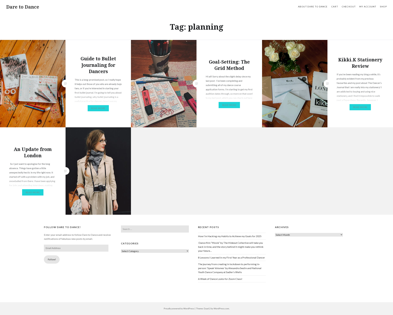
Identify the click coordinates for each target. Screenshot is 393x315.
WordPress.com (221, 308)
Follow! (52, 259)
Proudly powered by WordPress (179, 308)
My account (367, 6)
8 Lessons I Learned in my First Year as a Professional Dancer (231, 257)
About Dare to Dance (313, 6)
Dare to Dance (22, 7)
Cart (334, 6)
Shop (383, 6)
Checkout (349, 6)
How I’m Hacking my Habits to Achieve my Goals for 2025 (229, 236)
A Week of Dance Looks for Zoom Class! (220, 278)
